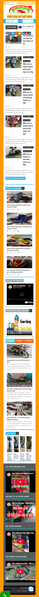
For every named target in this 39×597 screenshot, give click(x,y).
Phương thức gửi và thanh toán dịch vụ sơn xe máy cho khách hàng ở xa (19, 331)
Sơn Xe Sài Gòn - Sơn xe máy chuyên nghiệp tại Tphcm (18, 418)
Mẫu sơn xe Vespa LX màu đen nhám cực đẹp (27, 159)
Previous (8, 325)
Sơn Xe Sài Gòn (24, 588)
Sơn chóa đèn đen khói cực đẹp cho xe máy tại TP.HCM (18, 206)
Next (31, 325)
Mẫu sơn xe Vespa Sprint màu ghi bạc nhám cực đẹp (28, 97)
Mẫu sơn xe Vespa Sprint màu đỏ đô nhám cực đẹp (28, 128)
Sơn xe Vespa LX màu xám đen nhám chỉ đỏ (28, 39)
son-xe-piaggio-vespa (27, 57)
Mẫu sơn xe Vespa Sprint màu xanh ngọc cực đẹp (28, 68)
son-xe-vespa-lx (28, 151)
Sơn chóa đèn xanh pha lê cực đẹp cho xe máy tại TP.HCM (19, 228)
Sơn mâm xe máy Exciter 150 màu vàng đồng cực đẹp (19, 390)
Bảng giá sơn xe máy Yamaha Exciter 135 (18, 361)
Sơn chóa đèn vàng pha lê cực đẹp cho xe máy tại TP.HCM (19, 249)
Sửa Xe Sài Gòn (22, 591)
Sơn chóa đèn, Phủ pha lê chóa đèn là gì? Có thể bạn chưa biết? (18, 271)
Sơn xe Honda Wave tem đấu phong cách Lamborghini (22, 461)
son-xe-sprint (27, 61)
